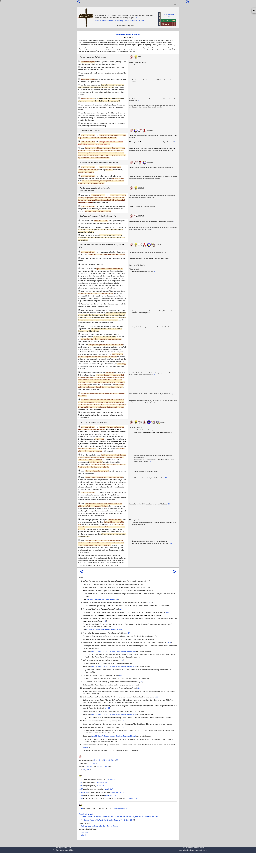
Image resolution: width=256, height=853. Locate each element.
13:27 (81, 779)
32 (103, 766)
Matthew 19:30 (132, 798)
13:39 (81, 792)
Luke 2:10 (100, 786)
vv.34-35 (107, 708)
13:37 (81, 786)
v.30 (141, 682)
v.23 (120, 675)
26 (98, 766)
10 (171, 393)
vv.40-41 (86, 747)
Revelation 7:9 (110, 795)
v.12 (104, 621)
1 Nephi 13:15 (129, 820)
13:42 (81, 798)
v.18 (169, 642)
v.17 (128, 633)
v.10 (150, 602)
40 (84, 792)
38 (117, 760)
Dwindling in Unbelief (86, 814)
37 (92, 770)
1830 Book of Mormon (119, 808)
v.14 (167, 612)
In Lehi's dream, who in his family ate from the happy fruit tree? (122, 20)
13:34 (81, 782)
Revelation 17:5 (101, 782)
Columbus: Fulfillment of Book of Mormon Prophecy (104, 630)
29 (94, 763)
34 (114, 760)
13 (169, 504)
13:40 (81, 795)
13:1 (94, 760)
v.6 (148, 581)
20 (112, 760)
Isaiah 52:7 (109, 789)
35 (108, 766)
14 (171, 543)
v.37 (123, 721)
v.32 (156, 697)
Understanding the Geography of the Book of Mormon (99, 826)
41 (87, 792)
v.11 (120, 609)
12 (166, 478)
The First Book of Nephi (128, 34)
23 (93, 766)
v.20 (121, 660)
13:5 (86, 766)
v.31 (138, 688)
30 (101, 766)
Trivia (97, 20)
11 (150, 461)
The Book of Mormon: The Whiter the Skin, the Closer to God (102, 820)
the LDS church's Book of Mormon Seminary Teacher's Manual (113, 651)
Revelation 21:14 (118, 792)
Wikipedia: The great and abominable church (102, 599)
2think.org (84, 832)
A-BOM (83, 835)
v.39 (123, 727)
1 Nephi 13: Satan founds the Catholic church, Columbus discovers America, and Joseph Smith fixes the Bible (119, 817)
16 (109, 760)
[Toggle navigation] (175, 4)
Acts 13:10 (111, 779)
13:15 (136, 18)
